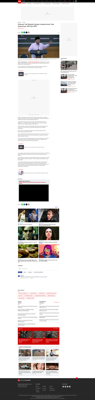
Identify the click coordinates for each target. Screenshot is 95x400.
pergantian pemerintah (40, 295)
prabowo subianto (23, 293)
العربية (58, 398)
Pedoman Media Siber (48, 397)
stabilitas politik (30, 298)
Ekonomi (38, 1)
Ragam (69, 1)
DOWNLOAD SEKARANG (22, 386)
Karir (54, 397)
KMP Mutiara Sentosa (38, 3)
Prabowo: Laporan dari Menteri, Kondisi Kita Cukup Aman (35, 147)
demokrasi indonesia (51, 293)
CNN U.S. (32, 398)
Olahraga (42, 1)
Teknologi (46, 1)
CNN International (37, 398)
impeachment (34, 293)
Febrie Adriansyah (47, 3)
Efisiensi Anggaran (56, 3)
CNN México (54, 398)
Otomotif (51, 1)
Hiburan (55, 1)
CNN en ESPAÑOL (44, 398)
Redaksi (42, 397)
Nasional (28, 1)
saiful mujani (21, 298)
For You (23, 1)
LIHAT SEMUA (55, 328)
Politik (24, 22)
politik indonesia (51, 295)
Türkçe (63, 398)
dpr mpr (20, 295)
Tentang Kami (38, 397)
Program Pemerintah (65, 3)
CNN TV (65, 1)
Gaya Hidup (59, 1)
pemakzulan (41, 293)
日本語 (60, 398)
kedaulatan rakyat (29, 295)
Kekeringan (29, 3)
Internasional (32, 1)
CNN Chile (50, 398)
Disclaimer (57, 397)
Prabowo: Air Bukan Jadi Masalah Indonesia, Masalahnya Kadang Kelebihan (35, 74)
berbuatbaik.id (52, 390)
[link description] (19, 1)
